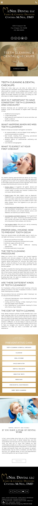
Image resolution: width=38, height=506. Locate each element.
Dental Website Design (13, 504)
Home (3, 497)
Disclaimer (12, 502)
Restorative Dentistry (19, 499)
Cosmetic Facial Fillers (19, 500)
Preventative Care (7, 499)
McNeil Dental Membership (25, 497)
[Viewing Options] (3, 502)
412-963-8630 (19, 30)
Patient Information (11, 497)
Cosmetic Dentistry (7, 500)
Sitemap (18, 502)
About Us (29, 500)
